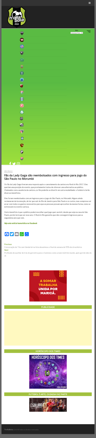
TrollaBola (8, 429)
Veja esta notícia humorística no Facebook (20, 223)
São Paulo (8, 171)
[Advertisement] (48, 328)
